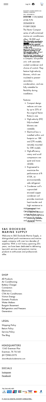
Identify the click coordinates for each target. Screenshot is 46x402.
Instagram (6, 372)
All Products (7, 279)
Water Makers (8, 302)
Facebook (6, 375)
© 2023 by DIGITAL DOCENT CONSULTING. (17, 399)
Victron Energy (8, 296)
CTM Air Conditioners (12, 293)
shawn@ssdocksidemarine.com (13, 359)
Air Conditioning (9, 281)
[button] (42, 4)
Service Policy (8, 331)
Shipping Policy (9, 325)
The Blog (6, 335)
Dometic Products (10, 299)
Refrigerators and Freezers (14, 308)
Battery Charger (9, 284)
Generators (7, 311)
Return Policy (7, 328)
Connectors (7, 287)
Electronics (7, 290)
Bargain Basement (10, 305)
